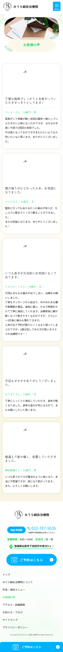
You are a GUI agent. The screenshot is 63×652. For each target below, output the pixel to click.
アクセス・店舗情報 (14, 604)
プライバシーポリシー (15, 627)
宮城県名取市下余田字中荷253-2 (32, 546)
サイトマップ (10, 619)
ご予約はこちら (31, 647)
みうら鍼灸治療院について (18, 582)
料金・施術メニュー (14, 589)
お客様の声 (9, 597)
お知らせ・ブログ (13, 612)
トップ (6, 574)
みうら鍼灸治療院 (31, 634)
